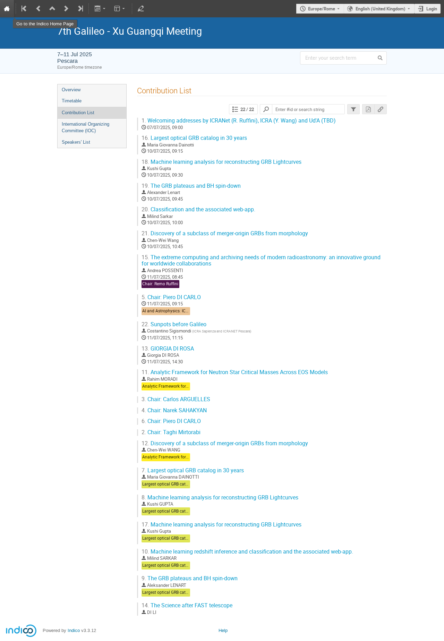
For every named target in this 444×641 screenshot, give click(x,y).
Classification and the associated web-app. (198, 209)
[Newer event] (66, 8)
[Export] (100, 8)
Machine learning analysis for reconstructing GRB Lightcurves (221, 162)
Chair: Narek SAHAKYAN (174, 410)
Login (431, 9)
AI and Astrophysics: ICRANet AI (172, 310)
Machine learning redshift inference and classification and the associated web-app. (247, 551)
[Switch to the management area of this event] (141, 8)
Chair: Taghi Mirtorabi (171, 432)
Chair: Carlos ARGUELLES (176, 399)
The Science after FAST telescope (187, 605)
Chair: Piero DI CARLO (171, 297)
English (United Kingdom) (380, 9)
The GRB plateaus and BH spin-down (191, 185)
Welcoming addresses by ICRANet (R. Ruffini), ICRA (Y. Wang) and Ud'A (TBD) (239, 120)
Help (223, 630)
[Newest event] (80, 8)
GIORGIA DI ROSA (168, 348)
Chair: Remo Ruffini (160, 283)
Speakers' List (76, 142)
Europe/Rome (321, 9)
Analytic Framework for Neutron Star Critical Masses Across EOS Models (235, 372)
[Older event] (38, 8)
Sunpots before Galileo (174, 324)
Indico (74, 630)
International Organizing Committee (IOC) (85, 127)
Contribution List (78, 112)
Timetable (72, 100)
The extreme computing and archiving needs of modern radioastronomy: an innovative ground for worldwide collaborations (261, 261)
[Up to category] (52, 8)
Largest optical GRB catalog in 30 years (194, 138)
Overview (71, 89)
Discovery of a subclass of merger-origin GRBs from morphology (225, 233)
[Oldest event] (25, 8)
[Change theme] (120, 8)
